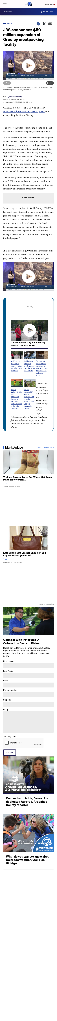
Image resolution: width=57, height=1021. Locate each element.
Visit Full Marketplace (45, 447)
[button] (17, 361)
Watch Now (49, 4)
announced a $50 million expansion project (24, 111)
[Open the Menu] (4, 4)
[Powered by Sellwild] (50, 604)
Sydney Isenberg (14, 96)
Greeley (8, 23)
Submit (9, 752)
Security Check (10, 736)
